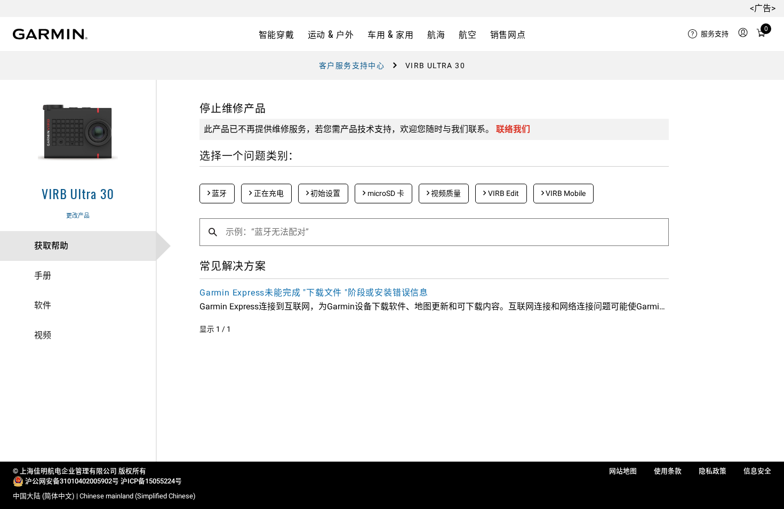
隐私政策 (712, 471)
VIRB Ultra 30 (78, 193)
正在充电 (268, 193)
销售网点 (508, 34)
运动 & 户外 (331, 34)
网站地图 (623, 471)
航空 (467, 34)
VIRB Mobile (565, 193)
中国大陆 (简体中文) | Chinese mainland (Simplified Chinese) (104, 496)
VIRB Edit (502, 193)
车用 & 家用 (390, 34)
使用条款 (668, 471)
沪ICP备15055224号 (151, 481)
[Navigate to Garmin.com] (50, 34)
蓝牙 (218, 193)
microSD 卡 (385, 193)
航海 (436, 34)
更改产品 (78, 215)
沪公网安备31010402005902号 (72, 481)
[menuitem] (708, 34)
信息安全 (757, 471)
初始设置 (324, 193)
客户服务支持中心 (352, 65)
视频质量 (445, 193)
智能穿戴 (276, 34)
